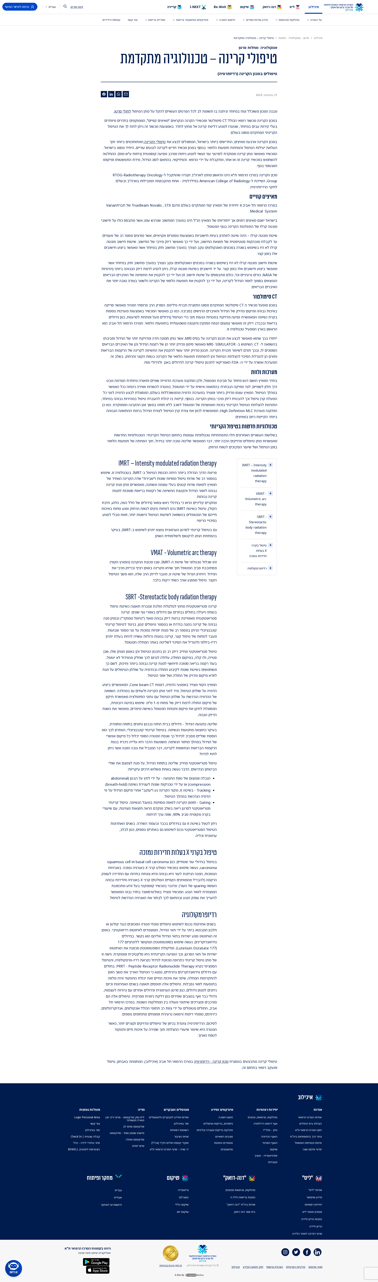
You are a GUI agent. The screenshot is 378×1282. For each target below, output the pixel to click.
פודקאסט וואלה (135, 1139)
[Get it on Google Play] (96, 1262)
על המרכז (316, 20)
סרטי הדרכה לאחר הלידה (307, 1233)
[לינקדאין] (111, 94)
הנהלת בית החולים (310, 1123)
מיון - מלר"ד (270, 1130)
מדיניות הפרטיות (295, 1267)
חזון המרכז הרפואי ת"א (308, 1130)
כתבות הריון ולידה (311, 1219)
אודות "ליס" (315, 1190)
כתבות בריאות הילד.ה (242, 1197)
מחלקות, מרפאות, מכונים (262, 1117)
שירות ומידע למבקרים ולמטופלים (169, 1117)
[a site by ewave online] (189, 1275)
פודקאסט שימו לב (133, 1126)
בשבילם (184, 1197)
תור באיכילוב (181, 1123)
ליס (292, 7)
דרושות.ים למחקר (111, 1205)
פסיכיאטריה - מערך (265, 1155)
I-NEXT (196, 7)
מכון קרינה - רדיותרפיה (211, 1061)
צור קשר (132, 20)
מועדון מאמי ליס (312, 1212)
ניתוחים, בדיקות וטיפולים (218, 1123)
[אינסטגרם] (285, 1252)
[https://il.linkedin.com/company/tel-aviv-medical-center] (317, 1252)
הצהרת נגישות (274, 1267)
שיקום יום (183, 1212)
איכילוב (313, 7)
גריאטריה (183, 1190)
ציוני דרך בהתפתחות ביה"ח (306, 1136)
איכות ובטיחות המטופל (308, 1143)
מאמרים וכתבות (223, 1143)
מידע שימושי (314, 1197)
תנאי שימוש (315, 1267)
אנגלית (118, 1197)
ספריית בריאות (156, 20)
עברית (52, 7)
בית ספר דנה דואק (244, 1212)
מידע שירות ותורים (257, 20)
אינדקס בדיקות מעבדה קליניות (215, 1130)
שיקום (244, 7)
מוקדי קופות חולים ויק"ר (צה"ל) (170, 1143)
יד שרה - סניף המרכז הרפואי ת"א (169, 1149)
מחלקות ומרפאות (289, 20)
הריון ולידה (315, 1226)
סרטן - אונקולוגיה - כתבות (294, 38)
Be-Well (220, 7)
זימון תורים (76, 7)
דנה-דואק (270, 7)
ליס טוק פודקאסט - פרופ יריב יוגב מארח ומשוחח (124, 1118)
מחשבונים (227, 1149)
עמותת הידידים (111, 20)
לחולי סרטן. (122, 111)
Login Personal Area (87, 1117)
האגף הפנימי (269, 1143)
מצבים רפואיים (224, 1136)
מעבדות (272, 1162)
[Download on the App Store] (98, 1269)
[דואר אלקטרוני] (126, 94)
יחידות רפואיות (313, 1204)
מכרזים (236, 1267)
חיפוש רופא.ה (227, 20)
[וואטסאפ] (118, 94)
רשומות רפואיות (179, 1130)
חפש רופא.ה (226, 1117)
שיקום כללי (182, 1204)
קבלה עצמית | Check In (85, 1136)
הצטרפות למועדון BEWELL (84, 1149)
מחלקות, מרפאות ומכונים (240, 1190)
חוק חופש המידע (253, 1267)
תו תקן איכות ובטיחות (170, 1265)
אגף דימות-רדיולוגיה (265, 1123)
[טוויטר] (296, 1252)
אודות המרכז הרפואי (310, 1117)
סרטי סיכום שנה (312, 1149)
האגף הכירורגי (269, 1136)
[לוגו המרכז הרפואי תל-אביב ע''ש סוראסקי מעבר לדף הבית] (346, 7)
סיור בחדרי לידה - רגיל (86, 1143)
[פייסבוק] (104, 94)
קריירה (172, 7)
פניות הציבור (181, 1136)
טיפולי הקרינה (154, 141)
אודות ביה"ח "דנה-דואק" (241, 1204)
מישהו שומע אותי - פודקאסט (127, 1133)
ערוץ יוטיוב (138, 1146)
